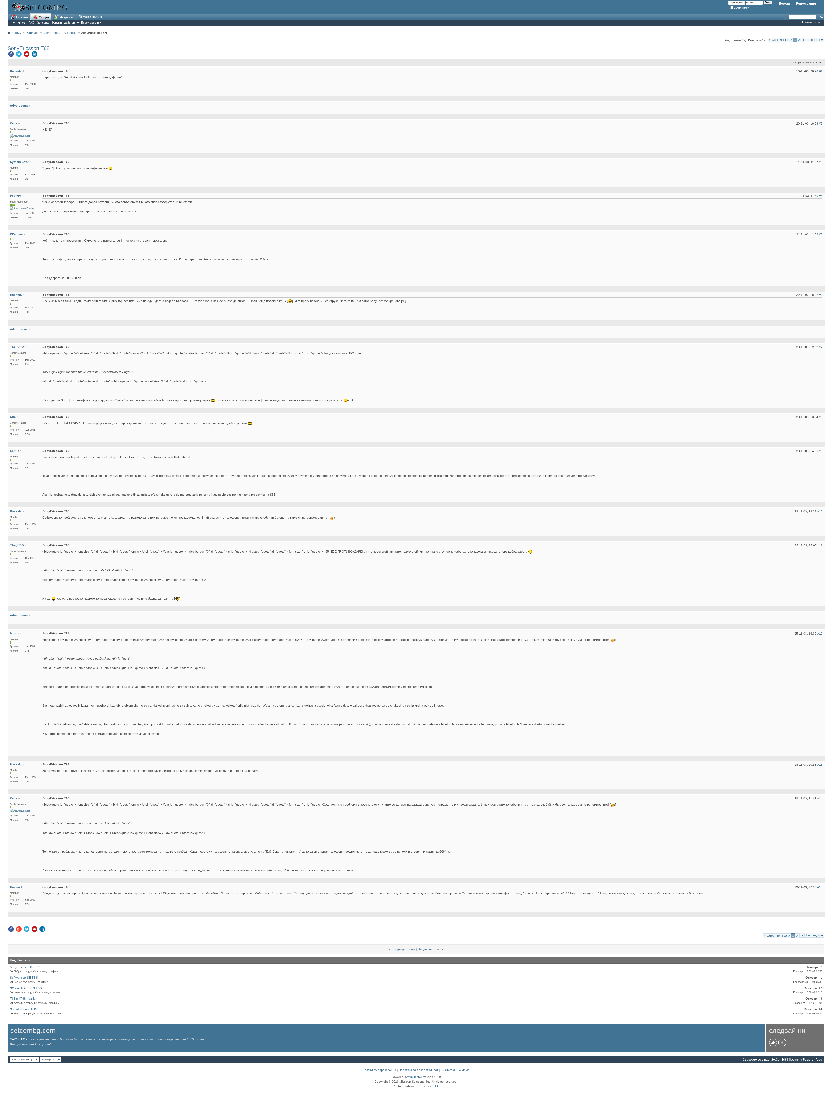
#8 (820, 417)
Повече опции (811, 22)
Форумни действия (64, 22)
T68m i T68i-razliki (22, 998)
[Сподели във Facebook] (11, 55)
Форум (43, 17)
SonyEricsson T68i (29, 48)
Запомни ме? (741, 7)
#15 (819, 887)
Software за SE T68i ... (25, 977)
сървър (96, 16)
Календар (42, 22)
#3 (820, 162)
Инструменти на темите (806, 62)
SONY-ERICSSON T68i (26, 988)
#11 (819, 545)
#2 (820, 123)
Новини (21, 17)
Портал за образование (379, 1070)
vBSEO (435, 1086)
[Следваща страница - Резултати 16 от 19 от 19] (803, 40)
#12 (819, 633)
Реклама (463, 1070)
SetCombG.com (21, 1039)
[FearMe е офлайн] (22, 208)
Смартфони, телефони (60, 32)
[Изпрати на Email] (26, 55)
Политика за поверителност (418, 1070)
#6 (820, 295)
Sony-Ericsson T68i (23, 1009)
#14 (819, 798)
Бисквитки (448, 1070)
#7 (820, 347)
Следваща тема (429, 949)
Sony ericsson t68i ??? (25, 967)
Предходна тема (403, 949)
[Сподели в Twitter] (18, 55)
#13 (819, 764)
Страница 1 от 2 (782, 39)
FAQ (31, 22)
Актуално (66, 17)
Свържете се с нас (756, 1059)
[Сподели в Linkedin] (34, 55)
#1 (820, 71)
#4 (820, 196)
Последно (814, 39)
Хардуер (32, 32)
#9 (820, 451)
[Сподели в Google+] (18, 930)
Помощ (784, 3)
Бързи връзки (90, 22)
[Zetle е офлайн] (21, 136)
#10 (819, 511)
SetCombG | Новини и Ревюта (792, 1059)
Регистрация (806, 3)
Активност (19, 22)
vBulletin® (415, 1076)
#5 (820, 234)
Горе (818, 1059)
